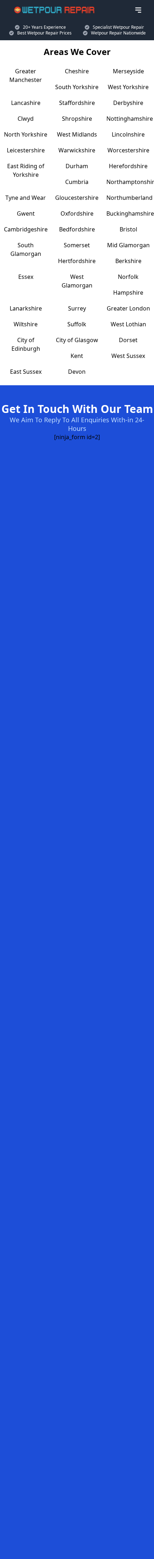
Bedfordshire (77, 229)
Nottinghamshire (129, 119)
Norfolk (128, 277)
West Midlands (77, 134)
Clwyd (26, 119)
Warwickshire (76, 150)
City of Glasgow (77, 340)
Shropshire (77, 119)
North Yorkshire (25, 134)
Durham (77, 166)
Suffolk (76, 324)
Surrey (77, 308)
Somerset (77, 245)
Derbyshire (128, 103)
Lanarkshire (26, 308)
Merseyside (128, 71)
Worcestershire (128, 150)
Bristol (128, 229)
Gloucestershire (76, 198)
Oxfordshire (77, 213)
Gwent (26, 213)
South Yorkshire (76, 87)
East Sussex (26, 372)
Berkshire (128, 261)
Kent (77, 356)
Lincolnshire (128, 134)
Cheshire (77, 71)
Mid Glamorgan (128, 245)
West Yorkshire (128, 87)
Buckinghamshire (130, 213)
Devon (77, 372)
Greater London (128, 308)
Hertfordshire (77, 261)
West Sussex (128, 356)
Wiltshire (26, 324)
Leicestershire (26, 150)
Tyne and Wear (25, 198)
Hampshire (128, 292)
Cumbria (76, 182)
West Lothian (128, 324)
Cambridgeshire (26, 229)
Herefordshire (128, 166)
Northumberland (129, 198)
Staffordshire (77, 103)
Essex (25, 277)
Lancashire (25, 103)
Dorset (128, 340)
